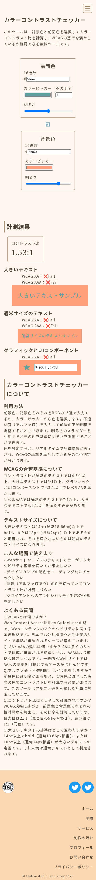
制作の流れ (84, 837)
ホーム (88, 808)
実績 (89, 818)
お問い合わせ (81, 857)
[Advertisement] (48, 205)
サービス (86, 828)
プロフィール (81, 847)
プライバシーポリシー (74, 867)
